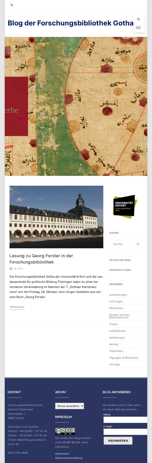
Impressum (62, 453)
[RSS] (12, 5)
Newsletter (116, 308)
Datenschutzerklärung (69, 457)
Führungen (116, 301)
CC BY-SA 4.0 (71, 442)
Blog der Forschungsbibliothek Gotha (71, 23)
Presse (113, 324)
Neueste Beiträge (120, 260)
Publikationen (117, 330)
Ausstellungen (118, 294)
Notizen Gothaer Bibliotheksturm (119, 316)
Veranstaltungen (120, 270)
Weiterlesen (17, 306)
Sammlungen (117, 337)
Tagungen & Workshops (123, 357)
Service (113, 344)
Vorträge (114, 364)
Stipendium (116, 350)
